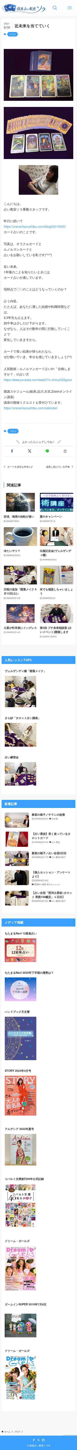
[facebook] (34, 1440)
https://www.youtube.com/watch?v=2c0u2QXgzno (38, 379)
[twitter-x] (38, 1440)
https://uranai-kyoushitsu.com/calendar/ (31, 408)
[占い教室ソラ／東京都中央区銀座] (24, 8)
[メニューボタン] (69, 8)
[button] (12, 451)
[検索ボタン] (54, 8)
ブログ (12, 34)
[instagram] (43, 1440)
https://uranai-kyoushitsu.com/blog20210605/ (35, 226)
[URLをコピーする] (65, 451)
